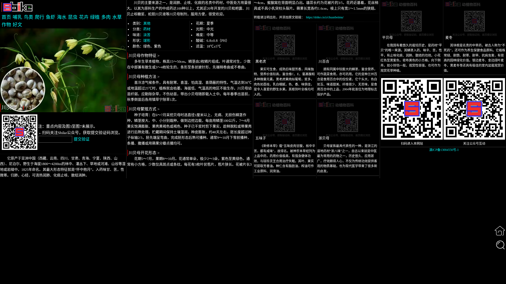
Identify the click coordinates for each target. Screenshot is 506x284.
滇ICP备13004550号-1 (444, 149)
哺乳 (17, 17)
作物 (6, 24)
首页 (6, 17)
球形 (146, 41)
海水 (61, 17)
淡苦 (146, 35)
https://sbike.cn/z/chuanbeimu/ (325, 17)
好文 (17, 24)
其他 (146, 23)
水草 (117, 17)
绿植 (95, 17)
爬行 (39, 17)
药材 (146, 29)
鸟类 (28, 17)
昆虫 (72, 17)
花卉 (84, 17)
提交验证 (82, 139)
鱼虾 (50, 17)
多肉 (106, 17)
